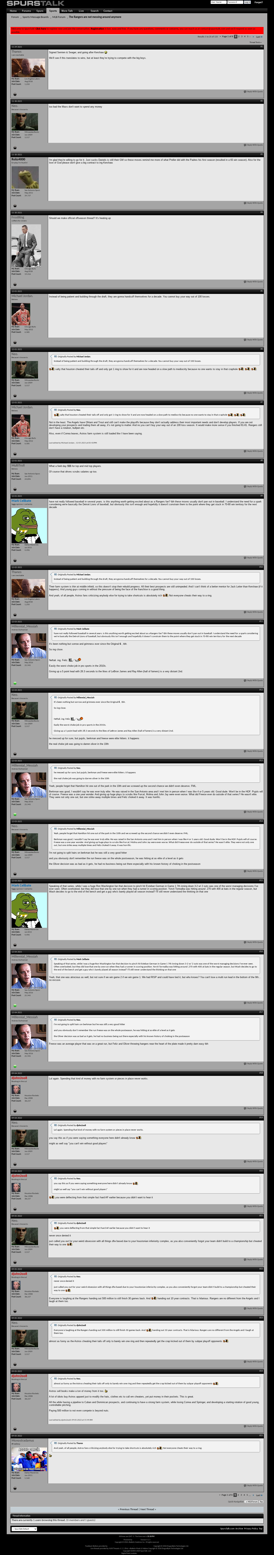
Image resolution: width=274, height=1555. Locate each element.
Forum (15, 17)
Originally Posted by (74, 357)
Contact (107, 10)
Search (95, 10)
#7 (262, 402)
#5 (262, 291)
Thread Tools (255, 42)
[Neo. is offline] (25, 122)
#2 (262, 101)
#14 (261, 821)
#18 (261, 1073)
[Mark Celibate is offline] (29, 525)
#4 (262, 212)
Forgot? (259, 2)
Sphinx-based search (145, 1553)
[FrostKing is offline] (26, 245)
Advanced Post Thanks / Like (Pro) (120, 1546)
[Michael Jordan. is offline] (21, 314)
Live (81, 10)
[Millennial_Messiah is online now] (29, 645)
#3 (262, 154)
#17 (261, 1012)
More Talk (67, 10)
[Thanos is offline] (28, 68)
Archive (239, 1528)
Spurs (39, 10)
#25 (261, 1435)
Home (13, 10)
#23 (261, 1318)
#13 (261, 760)
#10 (261, 567)
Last (258, 37)
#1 (262, 47)
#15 (261, 880)
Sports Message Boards (36, 17)
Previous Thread (129, 1509)
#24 (261, 1371)
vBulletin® (136, 1540)
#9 (262, 496)
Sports (53, 10)
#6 (262, 349)
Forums (26, 10)
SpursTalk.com (227, 1528)
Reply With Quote (255, 92)
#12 (261, 690)
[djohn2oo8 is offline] (16, 1089)
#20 (261, 1171)
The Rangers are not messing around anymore (95, 17)
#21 (261, 1216)
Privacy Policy (251, 1528)
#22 (261, 1269)
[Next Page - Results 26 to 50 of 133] (253, 37)
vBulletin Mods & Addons (143, 1546)
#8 (262, 460)
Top (261, 1502)
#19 (261, 1118)
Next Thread (147, 1509)
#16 (261, 951)
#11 (261, 621)
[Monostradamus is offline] (29, 1459)
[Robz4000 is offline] (25, 177)
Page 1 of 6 (227, 36)
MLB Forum (58, 17)
